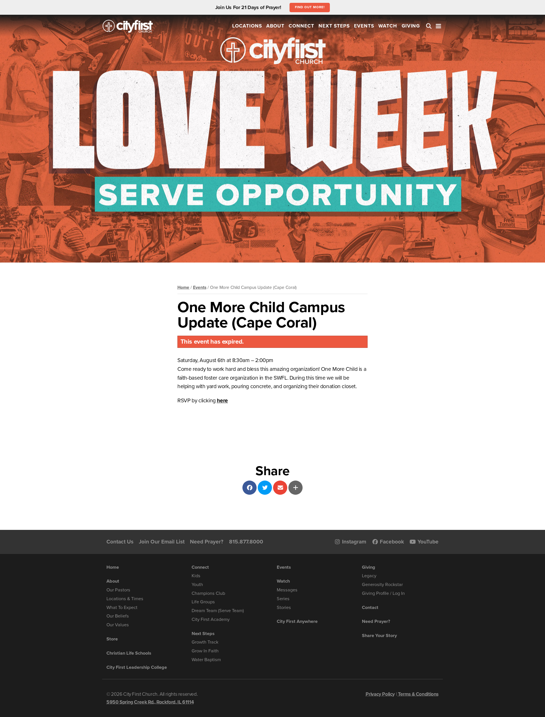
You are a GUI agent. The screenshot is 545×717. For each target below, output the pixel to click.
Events (364, 26)
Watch (387, 26)
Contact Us (119, 541)
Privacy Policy (380, 694)
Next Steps (334, 26)
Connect (301, 26)
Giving (411, 26)
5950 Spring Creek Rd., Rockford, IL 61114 (150, 702)
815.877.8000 (246, 541)
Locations (247, 26)
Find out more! (310, 7)
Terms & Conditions (418, 694)
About (275, 26)
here (222, 400)
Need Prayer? (206, 541)
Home (183, 287)
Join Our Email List (162, 541)
